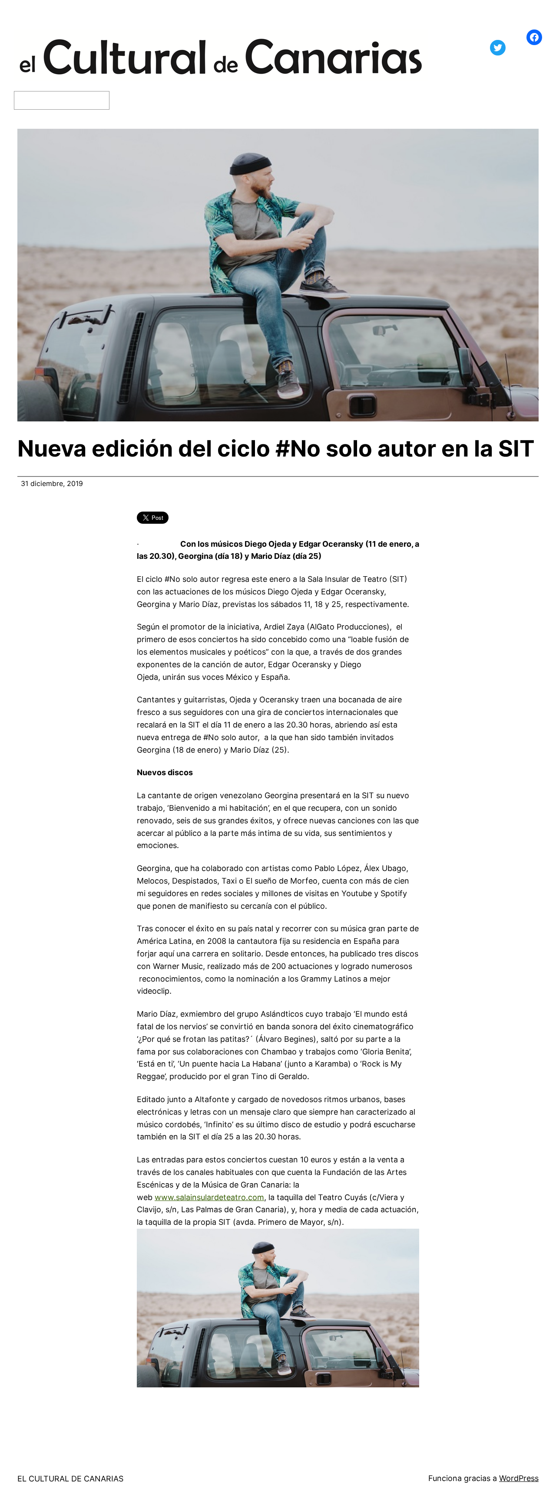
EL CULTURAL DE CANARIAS (70, 1478)
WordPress (519, 1478)
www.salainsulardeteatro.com (209, 1197)
